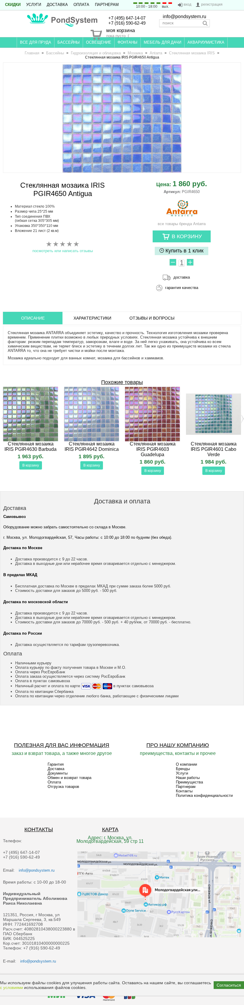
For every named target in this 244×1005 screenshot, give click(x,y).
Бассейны (55, 53)
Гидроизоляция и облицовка (96, 53)
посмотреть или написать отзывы (62, 251)
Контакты (184, 791)
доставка (181, 277)
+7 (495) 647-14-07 (127, 17)
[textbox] (184, 23)
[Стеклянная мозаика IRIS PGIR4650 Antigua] (122, 123)
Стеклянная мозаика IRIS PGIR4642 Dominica (92, 446)
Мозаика (135, 53)
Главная (32, 53)
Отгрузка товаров (63, 786)
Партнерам (107, 4)
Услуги (33, 4)
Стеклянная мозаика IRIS (192, 53)
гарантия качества (181, 287)
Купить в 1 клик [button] (184, 251)
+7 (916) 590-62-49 (127, 23)
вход (187, 4)
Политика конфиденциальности (204, 795)
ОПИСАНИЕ (33, 318)
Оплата (81, 4)
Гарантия (56, 764)
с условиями (11, 987)
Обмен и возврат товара (69, 777)
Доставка (57, 4)
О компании (186, 764)
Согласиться (229, 985)
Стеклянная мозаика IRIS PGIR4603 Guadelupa (153, 449)
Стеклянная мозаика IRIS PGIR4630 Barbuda (30, 446)
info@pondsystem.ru (184, 16)
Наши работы (188, 777)
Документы (58, 773)
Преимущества (189, 782)
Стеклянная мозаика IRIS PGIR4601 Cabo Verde (214, 449)
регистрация (212, 4)
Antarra (156, 53)
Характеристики (92, 318)
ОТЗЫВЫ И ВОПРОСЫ (151, 318)
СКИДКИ (13, 4)
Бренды (183, 769)
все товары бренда (182, 224)
